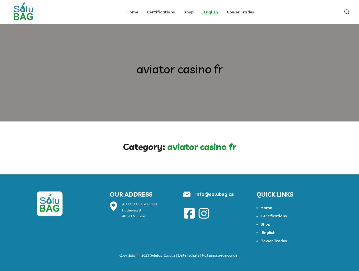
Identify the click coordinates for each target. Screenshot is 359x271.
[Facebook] (189, 213)
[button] (346, 12)
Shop (265, 224)
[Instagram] (204, 213)
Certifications (274, 215)
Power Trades (274, 240)
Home (266, 207)
